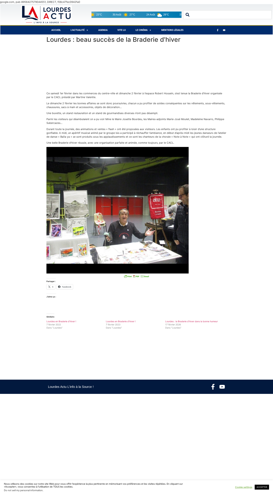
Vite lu (121, 30)
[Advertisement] (136, 68)
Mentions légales (172, 30)
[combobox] (227, 14)
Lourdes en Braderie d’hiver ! (61, 321)
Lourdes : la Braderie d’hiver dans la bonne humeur (191, 321)
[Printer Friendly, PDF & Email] (136, 276)
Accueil (56, 30)
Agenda (103, 30)
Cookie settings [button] (243, 487)
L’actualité (78, 30)
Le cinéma (142, 30)
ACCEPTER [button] (262, 487)
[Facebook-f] (213, 387)
